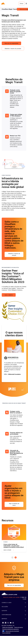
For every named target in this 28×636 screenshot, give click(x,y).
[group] (14, 353)
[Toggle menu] (26, 3)
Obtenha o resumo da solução (14, 254)
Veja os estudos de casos (14, 504)
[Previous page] (12, 557)
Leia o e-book (7, 550)
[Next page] (16, 557)
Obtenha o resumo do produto (13, 48)
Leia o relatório (9, 295)
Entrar (21, 3)
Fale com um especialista (11, 43)
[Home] (3, 3)
